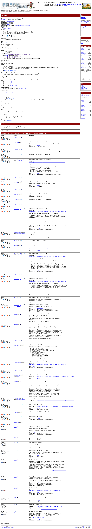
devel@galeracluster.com (10, 21)
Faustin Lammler (19, 160)
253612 (34, 432)
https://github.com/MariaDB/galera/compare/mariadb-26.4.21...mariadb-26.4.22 (47, 162)
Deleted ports (83, 87)
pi (14, 512)
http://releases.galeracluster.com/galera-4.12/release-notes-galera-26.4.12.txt (47, 364)
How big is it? (83, 30)
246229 (38, 500)
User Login (83, 17)
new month (83, 118)
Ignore (82, 102)
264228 (34, 366)
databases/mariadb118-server (12, 94)
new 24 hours (83, 113)
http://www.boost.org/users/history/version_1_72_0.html (49, 506)
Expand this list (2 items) (10, 70)
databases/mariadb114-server (12, 93)
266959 (38, 308)
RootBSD (86, 22)
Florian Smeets (16, 142)
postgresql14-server (84, 62)
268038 (38, 293)
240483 (38, 519)
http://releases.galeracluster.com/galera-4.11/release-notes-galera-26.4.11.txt (55, 376)
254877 (38, 418)
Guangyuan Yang (17, 375)
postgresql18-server (84, 67)
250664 (38, 455)
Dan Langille (16, 297)
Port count (82, 98)
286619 (38, 173)
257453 (38, 408)
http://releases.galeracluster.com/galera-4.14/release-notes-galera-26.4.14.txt (47, 256)
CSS (86, 526)
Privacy (82, 32)
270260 (38, 270)
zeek (82, 57)
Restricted (82, 105)
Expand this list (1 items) (9, 120)
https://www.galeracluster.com (59, 470)
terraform (82, 49)
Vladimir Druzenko (17, 159)
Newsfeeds (83, 89)
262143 (38, 378)
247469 (38, 492)
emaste (15, 497)
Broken (82, 100)
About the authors (84, 27)
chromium (82, 50)
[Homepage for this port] (2, 36)
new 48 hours (83, 114)
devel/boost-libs (22, 88)
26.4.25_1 (3, 19)
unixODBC (19, 25)
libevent (16, 25)
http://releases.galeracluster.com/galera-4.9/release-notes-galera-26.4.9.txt (55, 406)
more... (82, 43)
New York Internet (83, 21)
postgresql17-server (84, 66)
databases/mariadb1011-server (12, 92)
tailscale (82, 48)
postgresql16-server (84, 64)
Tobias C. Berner (17, 345)
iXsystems (87, 21)
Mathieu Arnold (16, 422)
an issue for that (61, 12)
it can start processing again (50, 12)
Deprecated (83, 101)
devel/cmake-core (11, 83)
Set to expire (83, 110)
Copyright (75, 527)
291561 (38, 145)
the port (6, 53)
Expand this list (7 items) (6, 42)
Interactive (82, 111)
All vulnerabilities (86, 76)
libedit (27, 25)
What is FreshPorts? (84, 26)
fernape (15, 427)
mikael (15, 450)
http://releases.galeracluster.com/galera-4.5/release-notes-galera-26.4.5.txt (47, 490)
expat (29, 25)
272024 (38, 236)
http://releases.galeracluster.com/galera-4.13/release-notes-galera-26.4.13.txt (47, 281)
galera (15, 126)
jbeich (15, 504)
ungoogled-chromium (83, 55)
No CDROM (83, 106)
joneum (15, 460)
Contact (82, 34)
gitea (82, 60)
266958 (41, 308)
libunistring (24, 25)
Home (82, 85)
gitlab (82, 58)
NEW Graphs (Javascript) (85, 95)
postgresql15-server (84, 63)
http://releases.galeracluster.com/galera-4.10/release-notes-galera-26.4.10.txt (55, 400)
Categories (82, 86)
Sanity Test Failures (84, 88)
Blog (82, 33)
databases (6, 19)
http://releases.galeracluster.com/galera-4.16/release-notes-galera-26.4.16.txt (47, 211)
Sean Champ (19, 306)
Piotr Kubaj (16, 412)
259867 (38, 401)
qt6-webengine (83, 53)
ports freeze (5, 12)
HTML (84, 526)
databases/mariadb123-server (12, 95)
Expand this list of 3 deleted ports (12, 98)
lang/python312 (13, 85)
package (6, 55)
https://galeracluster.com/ (7, 28)
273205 (38, 228)
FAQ (82, 29)
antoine (15, 437)
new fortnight (83, 116)
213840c (8, 24)
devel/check (11, 81)
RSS (89, 526)
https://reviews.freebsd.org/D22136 (49, 509)
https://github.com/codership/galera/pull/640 (39, 248)
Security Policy (83, 31)
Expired (82, 109)
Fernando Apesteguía (17, 209)
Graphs (82, 94)
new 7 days (83, 115)
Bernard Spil (16, 182)
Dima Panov (16, 137)
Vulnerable (83, 107)
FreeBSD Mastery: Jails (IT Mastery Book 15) (69, 4)
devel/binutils (12, 82)
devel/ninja (10, 84)
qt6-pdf (82, 52)
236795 (38, 482)
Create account (83, 18)
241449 (38, 507)
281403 (38, 185)
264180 (38, 250)
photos (65, 5)
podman (82, 59)
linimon (15, 442)
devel (18, 376)
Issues (82, 28)
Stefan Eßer (16, 314)
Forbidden (82, 104)
